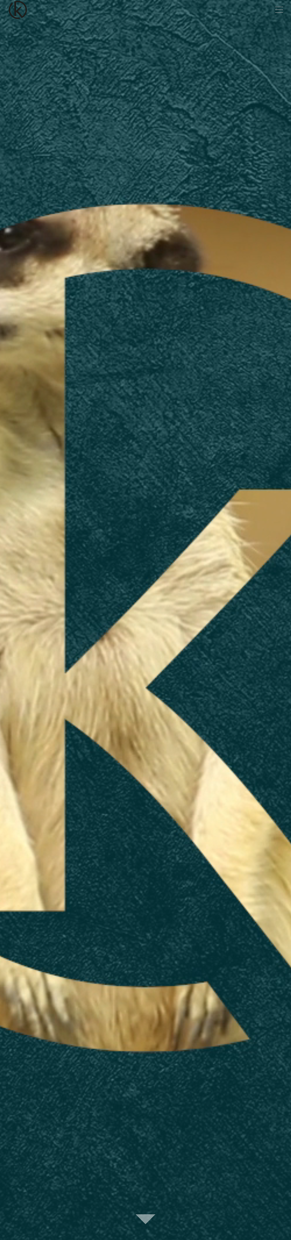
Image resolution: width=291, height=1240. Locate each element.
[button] (279, 10)
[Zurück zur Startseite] (18, 10)
